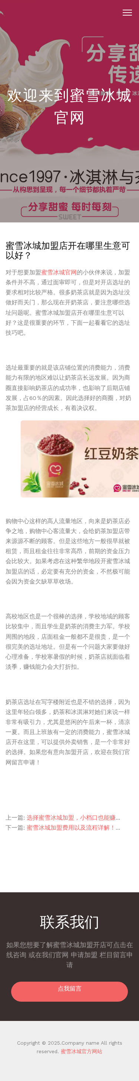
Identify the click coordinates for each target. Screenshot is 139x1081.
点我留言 (70, 988)
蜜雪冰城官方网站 (80, 1051)
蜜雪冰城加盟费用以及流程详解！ (71, 827)
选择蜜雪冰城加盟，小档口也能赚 (71, 817)
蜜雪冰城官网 (59, 272)
